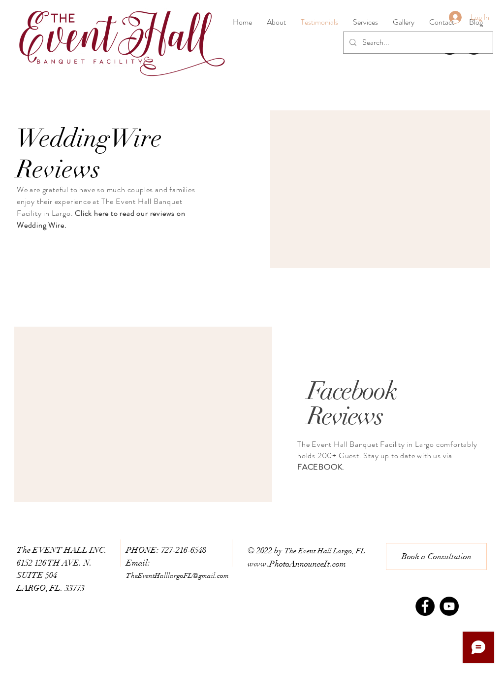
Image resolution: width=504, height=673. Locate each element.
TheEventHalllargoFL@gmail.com (177, 576)
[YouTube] (449, 606)
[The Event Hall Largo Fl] (425, 606)
